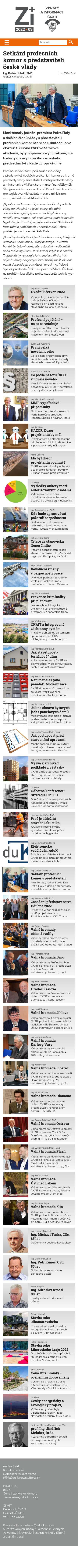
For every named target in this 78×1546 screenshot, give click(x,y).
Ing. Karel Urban (38, 1065)
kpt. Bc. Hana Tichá (40, 538)
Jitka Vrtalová (37, 1370)
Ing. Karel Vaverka (39, 1009)
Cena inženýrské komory (20, 1493)
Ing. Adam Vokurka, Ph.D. (43, 510)
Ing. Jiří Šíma (37, 427)
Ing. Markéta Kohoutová (42, 399)
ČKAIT (7, 1505)
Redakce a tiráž (13, 1470)
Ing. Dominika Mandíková (43, 760)
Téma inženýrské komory (20, 1497)
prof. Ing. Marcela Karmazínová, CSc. (48, 1425)
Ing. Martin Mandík (39, 1175)
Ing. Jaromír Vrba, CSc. (41, 704)
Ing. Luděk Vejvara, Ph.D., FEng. (45, 732)
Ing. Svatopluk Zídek (41, 1037)
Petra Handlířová (39, 1342)
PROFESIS (10, 1486)
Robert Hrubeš (38, 1314)
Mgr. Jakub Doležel (40, 316)
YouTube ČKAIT (14, 1517)
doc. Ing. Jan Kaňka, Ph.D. (43, 815)
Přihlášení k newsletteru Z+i (21, 1477)
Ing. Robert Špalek (40, 288)
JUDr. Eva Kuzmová (40, 344)
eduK (6, 1489)
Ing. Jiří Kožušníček (40, 1092)
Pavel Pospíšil (37, 1286)
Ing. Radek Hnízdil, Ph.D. (18, 73)
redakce (35, 482)
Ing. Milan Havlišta (39, 981)
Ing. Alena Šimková (40, 593)
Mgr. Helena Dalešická (41, 565)
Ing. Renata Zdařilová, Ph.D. (44, 1120)
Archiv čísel (11, 1466)
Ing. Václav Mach (39, 621)
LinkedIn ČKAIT (13, 1513)
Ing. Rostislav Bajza (40, 1203)
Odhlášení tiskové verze (19, 1474)
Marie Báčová (37, 455)
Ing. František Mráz (40, 954)
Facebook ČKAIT (14, 1509)
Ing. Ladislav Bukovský (42, 1231)
